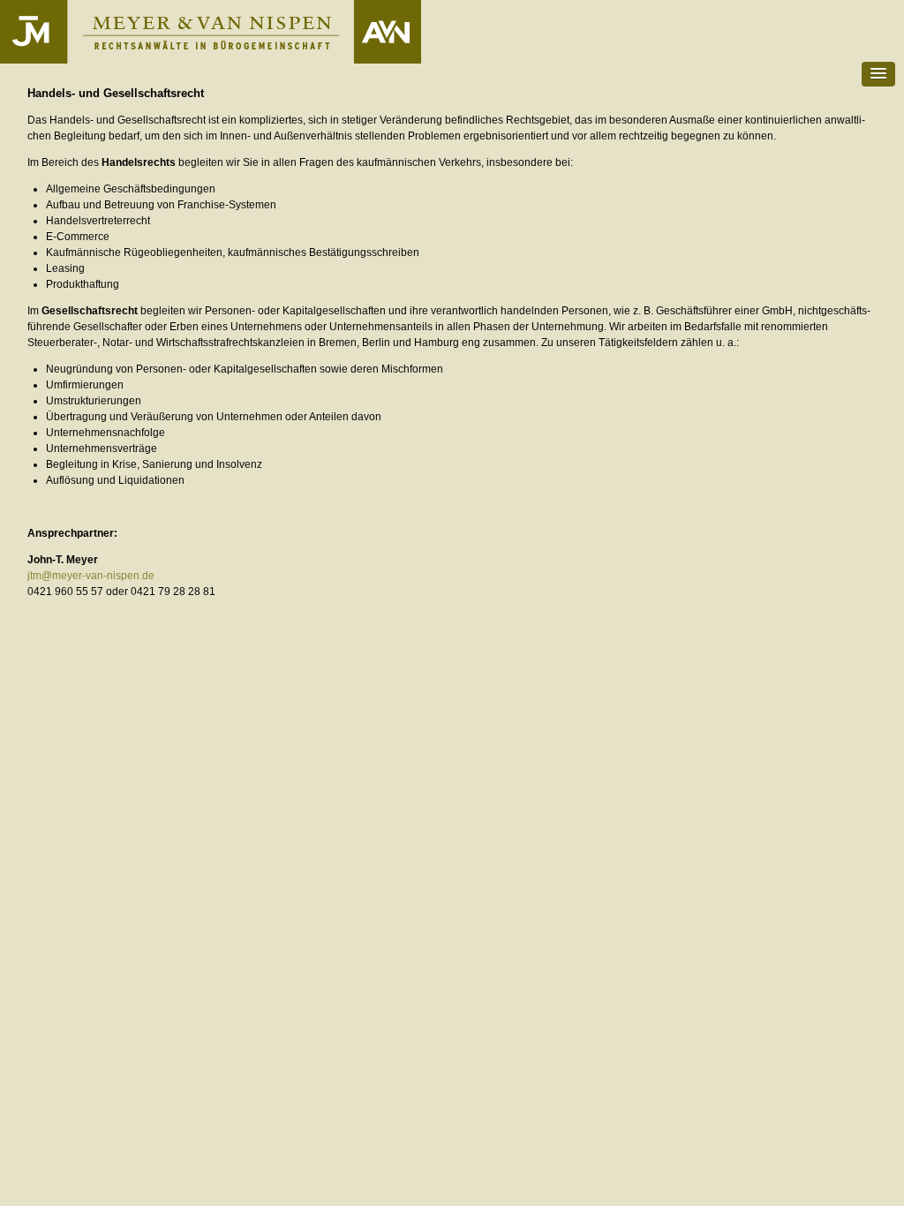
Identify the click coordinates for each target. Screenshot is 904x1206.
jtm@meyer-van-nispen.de (90, 575)
